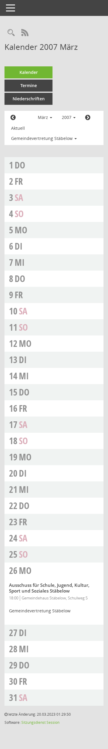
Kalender (29, 72)
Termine (28, 85)
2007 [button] (67, 117)
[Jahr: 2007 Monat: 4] (88, 117)
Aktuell (18, 128)
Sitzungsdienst (33, 722)
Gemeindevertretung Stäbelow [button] (42, 138)
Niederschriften (29, 99)
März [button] (43, 117)
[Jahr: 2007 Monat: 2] (13, 117)
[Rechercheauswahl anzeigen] (11, 33)
